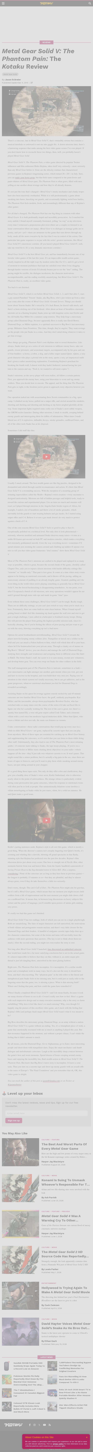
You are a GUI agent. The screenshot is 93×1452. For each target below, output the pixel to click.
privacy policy (58, 1444)
